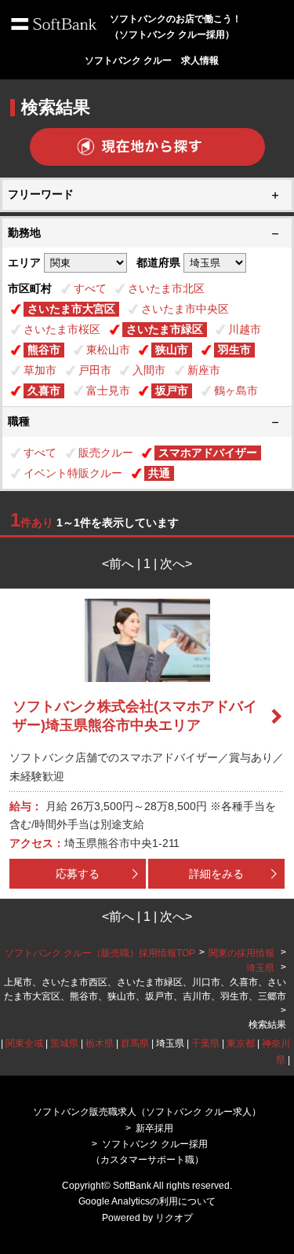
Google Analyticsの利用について (147, 1201)
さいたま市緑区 (164, 329)
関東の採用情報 (243, 953)
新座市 (203, 370)
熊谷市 (43, 349)
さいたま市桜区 (62, 329)
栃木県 (99, 1043)
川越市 (244, 329)
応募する (78, 873)
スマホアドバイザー (207, 452)
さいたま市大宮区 (71, 308)
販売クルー (105, 452)
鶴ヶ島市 (236, 390)
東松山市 (108, 349)
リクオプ (174, 1217)
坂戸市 (171, 390)
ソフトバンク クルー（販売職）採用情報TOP (100, 953)
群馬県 (135, 1043)
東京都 (241, 1043)
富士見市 (108, 390)
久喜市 (43, 390)
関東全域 (24, 1043)
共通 (159, 473)
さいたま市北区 (166, 288)
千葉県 (205, 1043)
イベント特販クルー (73, 473)
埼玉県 (260, 968)
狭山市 (171, 349)
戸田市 (94, 370)
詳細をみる (216, 873)
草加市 (40, 370)
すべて (90, 288)
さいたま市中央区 (185, 308)
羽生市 (234, 349)
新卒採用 (154, 1128)
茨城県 (64, 1043)
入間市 (148, 370)
